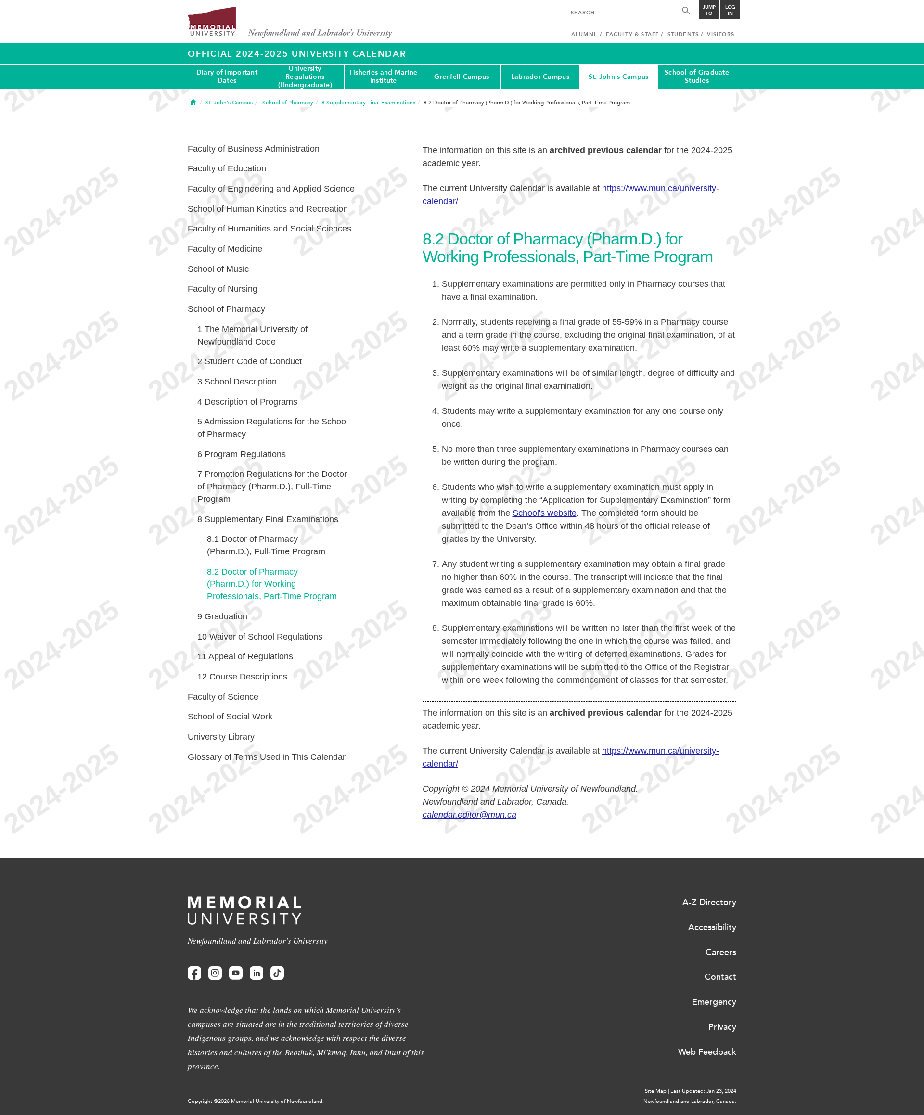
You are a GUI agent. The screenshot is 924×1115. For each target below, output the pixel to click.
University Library (221, 737)
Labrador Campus (540, 77)
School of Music (218, 269)
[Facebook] (194, 973)
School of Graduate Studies (697, 76)
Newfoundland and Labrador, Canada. (689, 1101)
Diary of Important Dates (226, 76)
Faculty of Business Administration (254, 149)
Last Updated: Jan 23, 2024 (703, 1091)
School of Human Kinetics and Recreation (268, 209)
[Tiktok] (277, 973)
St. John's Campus (619, 77)
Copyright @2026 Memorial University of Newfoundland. (256, 1101)
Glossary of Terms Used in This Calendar (267, 757)
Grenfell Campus (461, 77)
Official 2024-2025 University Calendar (297, 54)
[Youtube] (236, 973)
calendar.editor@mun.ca (469, 815)
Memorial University (290, 22)
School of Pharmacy (226, 309)
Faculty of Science (223, 697)
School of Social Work (230, 716)
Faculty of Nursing (222, 289)
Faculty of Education (227, 168)
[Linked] (256, 973)
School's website (545, 513)
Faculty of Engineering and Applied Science (271, 188)
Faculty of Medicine (225, 249)
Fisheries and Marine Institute (383, 76)
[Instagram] (215, 973)
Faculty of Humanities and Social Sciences (269, 228)
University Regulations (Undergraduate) (305, 77)
